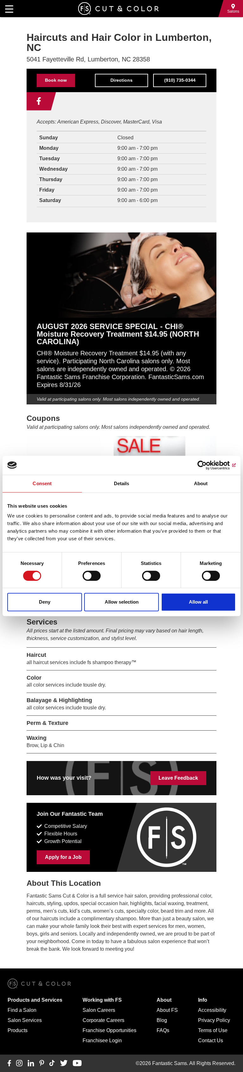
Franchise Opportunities (109, 1030)
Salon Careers (99, 1010)
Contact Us (210, 1040)
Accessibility (212, 1010)
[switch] (92, 576)
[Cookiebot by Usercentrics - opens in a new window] (208, 465)
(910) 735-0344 (180, 80)
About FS (167, 1010)
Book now (56, 80)
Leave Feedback (178, 778)
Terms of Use (212, 1030)
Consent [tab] (42, 483)
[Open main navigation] (9, 8)
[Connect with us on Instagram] (19, 1063)
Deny (44, 602)
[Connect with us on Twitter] (64, 1063)
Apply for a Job (63, 857)
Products (18, 1030)
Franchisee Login (102, 1040)
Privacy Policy (214, 1020)
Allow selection (122, 602)
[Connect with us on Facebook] (39, 101)
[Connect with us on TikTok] (52, 1063)
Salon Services (25, 1020)
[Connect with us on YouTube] (77, 1063)
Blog (162, 1020)
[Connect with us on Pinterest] (41, 1063)
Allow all (198, 602)
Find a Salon (22, 1010)
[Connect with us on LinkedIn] (31, 1063)
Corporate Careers (103, 1020)
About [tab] (201, 483)
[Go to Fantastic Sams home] (118, 8)
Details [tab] (121, 483)
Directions (121, 80)
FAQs (163, 1030)
